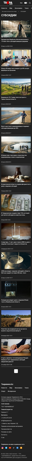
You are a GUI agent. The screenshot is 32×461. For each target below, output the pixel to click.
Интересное (12, 391)
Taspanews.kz (7, 384)
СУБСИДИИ (23, 11)
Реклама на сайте (6, 432)
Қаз (21, 3)
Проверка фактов (6, 429)
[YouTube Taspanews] (10, 448)
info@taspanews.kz (6, 420)
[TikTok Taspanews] (13, 448)
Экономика (18, 8)
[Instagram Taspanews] (2, 448)
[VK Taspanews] (17, 448)
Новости (4, 8)
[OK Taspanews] (21, 448)
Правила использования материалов (12, 426)
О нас (2, 437)
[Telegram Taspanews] (6, 448)
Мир (10, 8)
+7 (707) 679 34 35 (6, 418)
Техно (27, 8)
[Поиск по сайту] (30, 3)
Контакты (4, 434)
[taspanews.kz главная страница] (8, 3)
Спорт (3, 391)
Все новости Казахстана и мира (9, 11)
